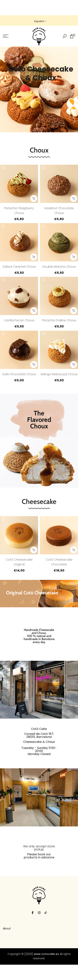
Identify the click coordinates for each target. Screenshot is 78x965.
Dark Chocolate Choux (19, 374)
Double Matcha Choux (59, 266)
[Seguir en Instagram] (39, 912)
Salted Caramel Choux (19, 266)
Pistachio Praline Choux (59, 320)
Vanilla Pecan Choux (19, 320)
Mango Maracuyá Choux (59, 374)
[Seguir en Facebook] (32, 912)
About (7, 928)
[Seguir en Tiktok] (45, 912)
